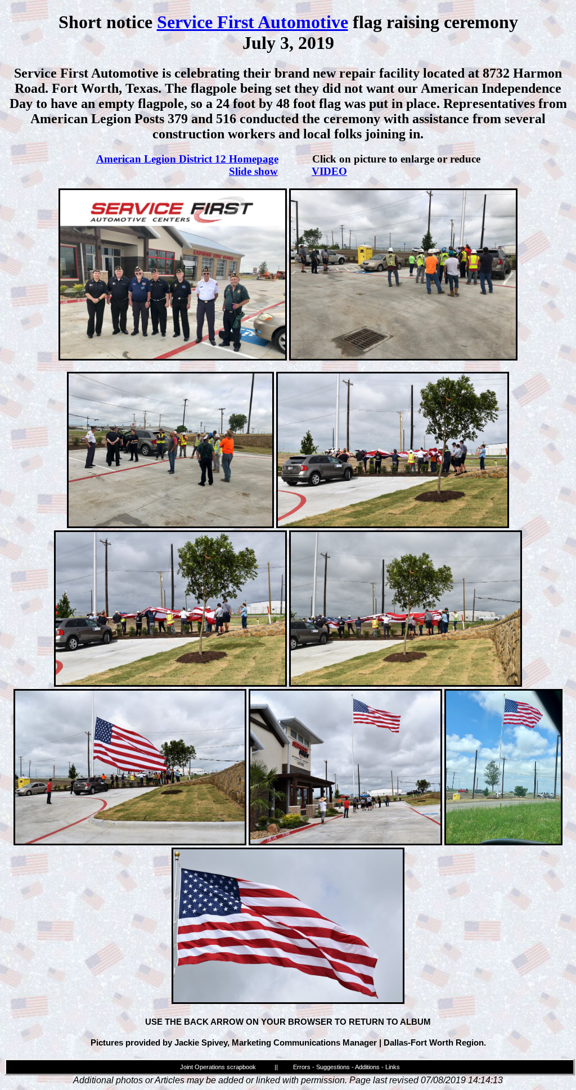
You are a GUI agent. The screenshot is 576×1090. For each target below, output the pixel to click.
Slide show (253, 171)
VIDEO (329, 171)
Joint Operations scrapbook (218, 1067)
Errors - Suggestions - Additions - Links (346, 1067)
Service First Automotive (252, 22)
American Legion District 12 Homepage (187, 159)
